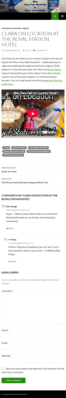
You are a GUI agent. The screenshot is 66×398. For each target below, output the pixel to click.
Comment (8, 290)
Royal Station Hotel (13, 155)
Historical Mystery (39, 148)
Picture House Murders (39, 151)
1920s (6, 148)
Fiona (28, 50)
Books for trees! (9, 170)
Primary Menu (62, 16)
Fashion (6, 28)
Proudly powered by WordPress (14, 394)
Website (6, 355)
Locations (16, 28)
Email (5, 342)
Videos (25, 28)
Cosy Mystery (19, 148)
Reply (11, 228)
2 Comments (41, 50)
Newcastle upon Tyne (14, 151)
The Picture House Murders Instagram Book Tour (25, 181)
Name (5, 330)
